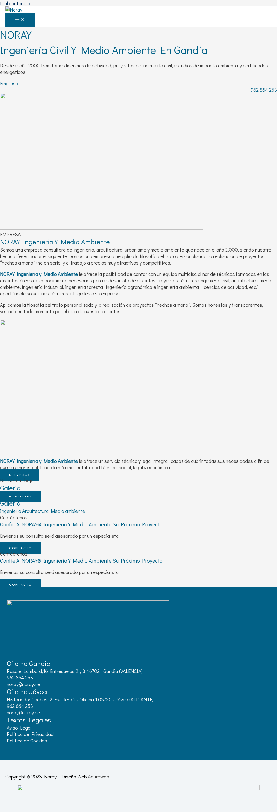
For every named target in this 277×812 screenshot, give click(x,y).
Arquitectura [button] (36, 511)
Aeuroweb (98, 776)
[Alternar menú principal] (20, 20)
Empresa (9, 83)
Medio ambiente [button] (68, 511)
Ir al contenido (15, 3)
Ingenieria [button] (11, 511)
